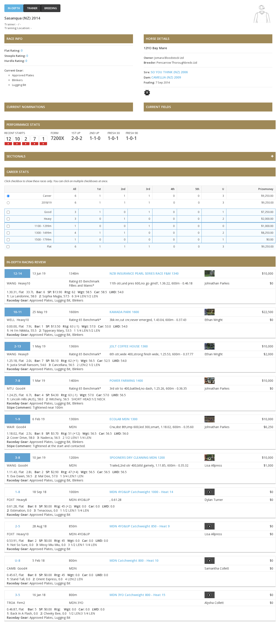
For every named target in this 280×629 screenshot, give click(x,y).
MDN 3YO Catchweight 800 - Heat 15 (137, 595)
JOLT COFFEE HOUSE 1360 (129, 346)
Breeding (50, 8)
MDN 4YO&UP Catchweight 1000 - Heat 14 (141, 492)
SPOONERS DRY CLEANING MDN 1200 (137, 457)
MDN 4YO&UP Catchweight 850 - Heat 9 (140, 526)
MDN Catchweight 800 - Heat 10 (134, 560)
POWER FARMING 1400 (126, 380)
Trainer (32, 8)
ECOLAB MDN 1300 (123, 419)
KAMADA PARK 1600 (124, 312)
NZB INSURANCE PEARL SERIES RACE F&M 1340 (144, 273)
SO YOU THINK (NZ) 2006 (169, 72)
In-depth (14, 8)
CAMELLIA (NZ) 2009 (166, 77)
